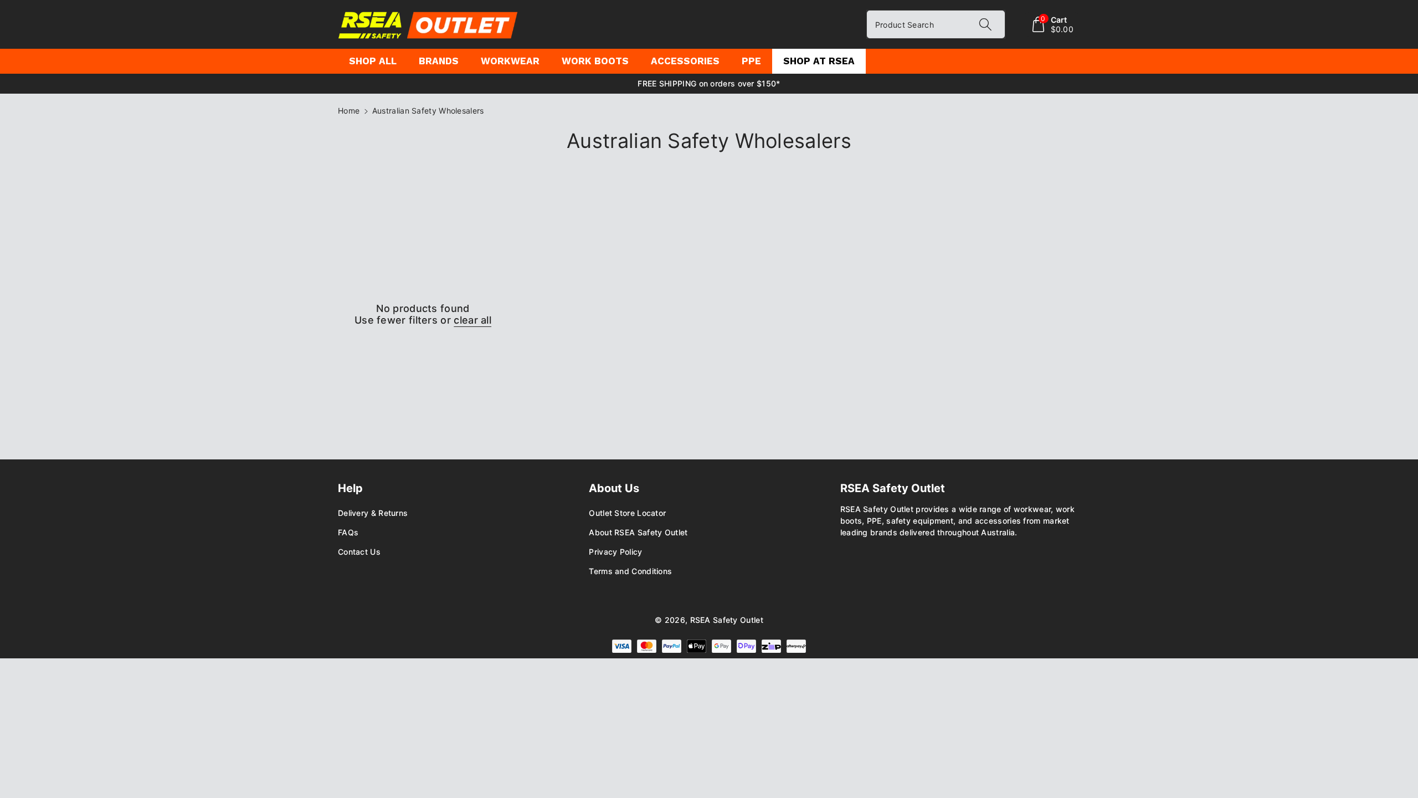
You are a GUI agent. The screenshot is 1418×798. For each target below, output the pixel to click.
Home (348, 110)
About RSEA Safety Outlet (638, 532)
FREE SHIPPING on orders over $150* (709, 83)
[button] (1052, 24)
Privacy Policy (615, 551)
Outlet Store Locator (627, 513)
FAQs (348, 532)
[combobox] (936, 24)
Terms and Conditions (630, 571)
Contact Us (359, 551)
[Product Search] (985, 24)
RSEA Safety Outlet (726, 620)
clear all (472, 320)
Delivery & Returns (373, 513)
